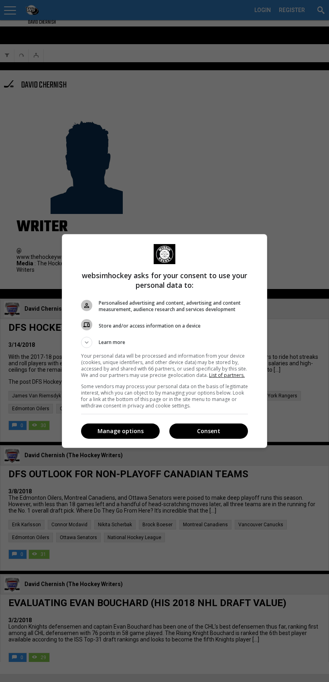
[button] (164, 342)
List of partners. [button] (227, 375)
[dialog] (164, 341)
